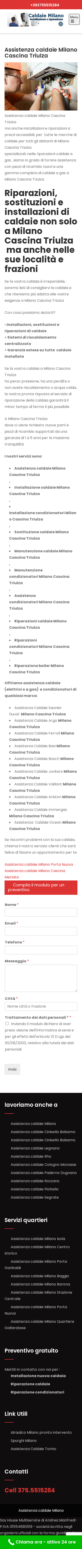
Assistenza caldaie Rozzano (35, 1181)
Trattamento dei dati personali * (38, 1017)
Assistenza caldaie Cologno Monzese (43, 1164)
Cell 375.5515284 (30, 1490)
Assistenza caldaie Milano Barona (40, 1284)
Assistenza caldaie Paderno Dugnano (44, 1172)
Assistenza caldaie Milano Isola (38, 1238)
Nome (12, 905)
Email (11, 923)
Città (11, 998)
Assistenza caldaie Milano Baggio (40, 1276)
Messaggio (17, 961)
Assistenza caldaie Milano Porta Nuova (39, 864)
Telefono (15, 942)
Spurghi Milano (24, 1440)
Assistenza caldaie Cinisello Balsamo (43, 1131)
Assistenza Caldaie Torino (33, 1448)
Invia (12, 1069)
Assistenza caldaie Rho (31, 1156)
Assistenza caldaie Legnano (35, 1148)
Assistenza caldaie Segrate (35, 1197)
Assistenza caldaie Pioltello (35, 1189)
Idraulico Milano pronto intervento (41, 1432)
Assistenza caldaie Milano (33, 1123)
